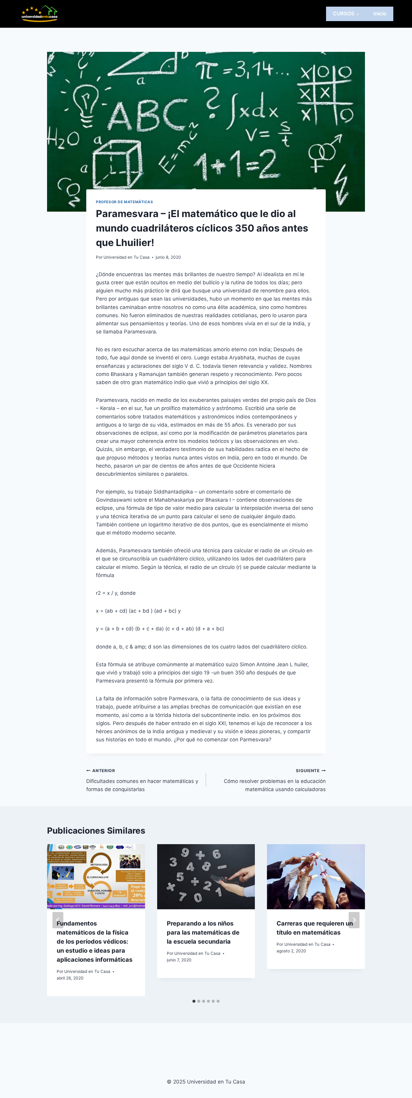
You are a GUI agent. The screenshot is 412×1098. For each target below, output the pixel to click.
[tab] (193, 1001)
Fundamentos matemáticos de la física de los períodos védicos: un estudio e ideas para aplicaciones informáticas (94, 941)
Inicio (379, 14)
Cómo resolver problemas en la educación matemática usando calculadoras (275, 780)
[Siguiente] (354, 920)
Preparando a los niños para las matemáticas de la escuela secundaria (203, 932)
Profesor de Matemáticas (124, 202)
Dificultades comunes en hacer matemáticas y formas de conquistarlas (142, 780)
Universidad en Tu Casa (126, 257)
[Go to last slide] (57, 920)
